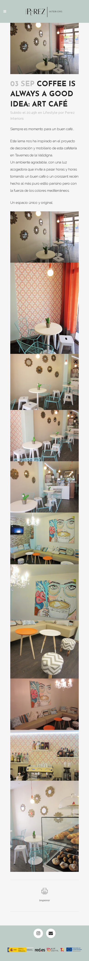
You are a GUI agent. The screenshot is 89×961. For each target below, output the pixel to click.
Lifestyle (50, 113)
